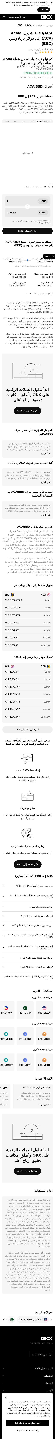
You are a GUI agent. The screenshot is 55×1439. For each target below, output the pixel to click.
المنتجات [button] (48, 1375)
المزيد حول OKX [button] (44, 1368)
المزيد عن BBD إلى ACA (27, 729)
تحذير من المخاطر (28, 1240)
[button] (24, 17)
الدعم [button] (50, 1390)
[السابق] (51, 1319)
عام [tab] (15, 121)
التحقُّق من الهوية (38, 815)
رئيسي (50, 25)
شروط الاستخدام (43, 1240)
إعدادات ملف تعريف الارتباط (27, 1430)
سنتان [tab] (6, 121)
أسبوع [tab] (32, 121)
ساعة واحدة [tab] (48, 121)
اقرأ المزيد (45, 453)
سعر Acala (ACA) (33, 294)
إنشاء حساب (14, 17)
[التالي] (4, 1319)
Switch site (43, 10)
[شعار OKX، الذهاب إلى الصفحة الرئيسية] (47, 17)
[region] (27, 1416)
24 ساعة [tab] (40, 121)
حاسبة (39, 25)
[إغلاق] (6, 1398)
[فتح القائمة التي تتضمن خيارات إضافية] (3, 17)
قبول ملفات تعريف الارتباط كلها (27, 1423)
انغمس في (45, 1104)
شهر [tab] (23, 121)
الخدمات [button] (48, 1383)
